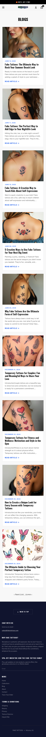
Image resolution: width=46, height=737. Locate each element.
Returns (4, 708)
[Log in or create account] (36, 7)
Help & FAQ (5, 717)
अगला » (29, 595)
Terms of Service (7, 714)
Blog (3, 686)
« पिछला (16, 595)
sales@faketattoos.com (10, 630)
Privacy (4, 711)
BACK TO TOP (23, 612)
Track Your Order (7, 695)
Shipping (5, 706)
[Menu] (3, 7)
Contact (4, 692)
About (4, 689)
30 (26, 595)
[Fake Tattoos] (23, 7)
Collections (5, 683)
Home (4, 680)
